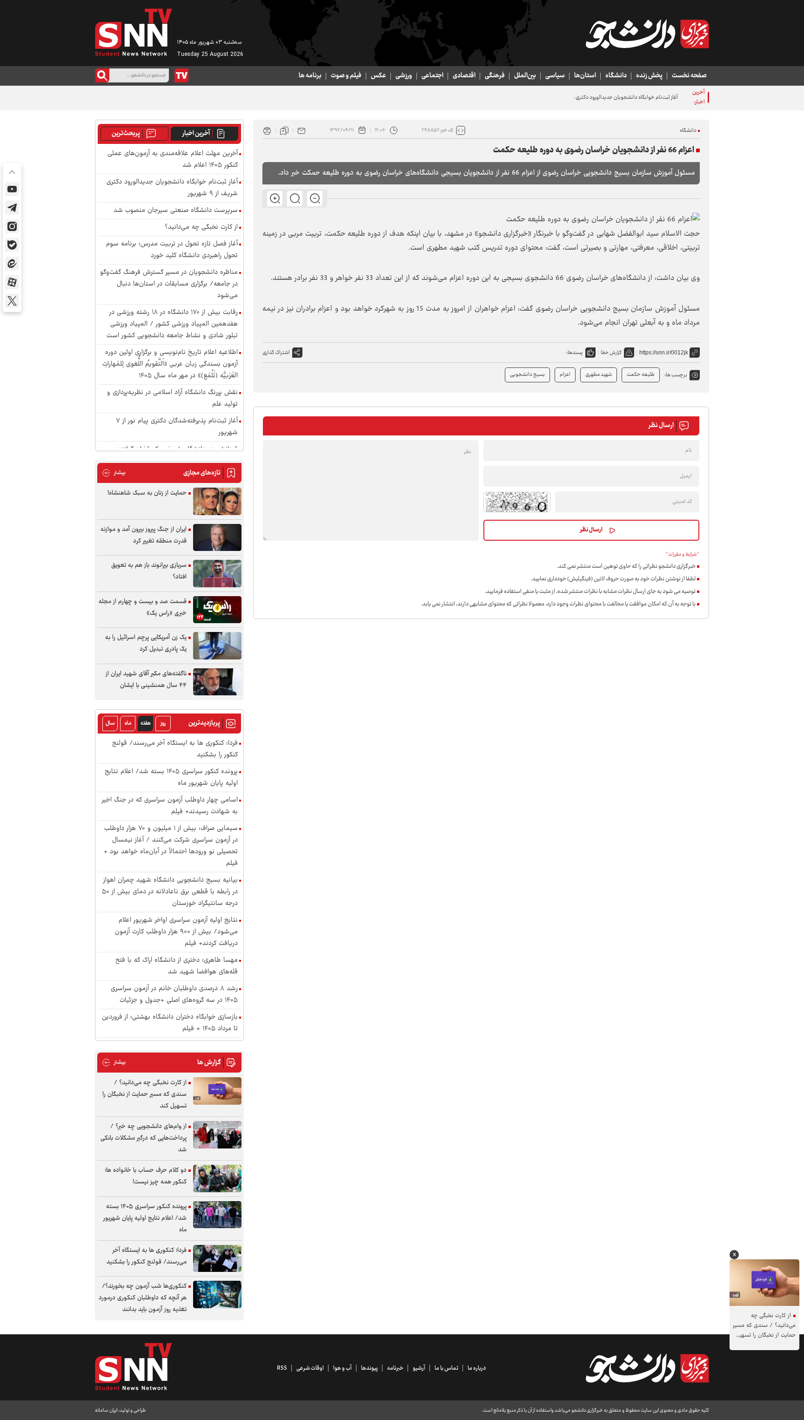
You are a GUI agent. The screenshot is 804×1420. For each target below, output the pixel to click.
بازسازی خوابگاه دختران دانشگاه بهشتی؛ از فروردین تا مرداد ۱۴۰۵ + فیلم (170, 1023)
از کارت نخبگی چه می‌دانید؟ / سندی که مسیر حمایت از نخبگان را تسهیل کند (144, 1094)
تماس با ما (446, 1368)
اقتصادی (464, 76)
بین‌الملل (525, 76)
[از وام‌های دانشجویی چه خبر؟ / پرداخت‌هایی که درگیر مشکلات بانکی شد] (217, 1134)
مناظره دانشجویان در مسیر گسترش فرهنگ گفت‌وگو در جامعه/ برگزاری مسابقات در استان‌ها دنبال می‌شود (169, 284)
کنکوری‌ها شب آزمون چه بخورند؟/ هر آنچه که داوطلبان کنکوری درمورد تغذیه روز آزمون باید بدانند (143, 1298)
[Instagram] (12, 226)
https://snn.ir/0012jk (663, 352)
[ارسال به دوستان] (301, 130)
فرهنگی (495, 76)
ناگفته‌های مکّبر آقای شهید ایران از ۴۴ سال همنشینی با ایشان (146, 679)
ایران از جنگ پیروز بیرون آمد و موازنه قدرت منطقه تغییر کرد (143, 535)
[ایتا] (12, 264)
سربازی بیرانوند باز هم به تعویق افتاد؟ (149, 571)
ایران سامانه (106, 1410)
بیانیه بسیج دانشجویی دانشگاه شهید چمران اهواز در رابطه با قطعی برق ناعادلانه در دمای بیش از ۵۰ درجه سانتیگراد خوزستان (170, 892)
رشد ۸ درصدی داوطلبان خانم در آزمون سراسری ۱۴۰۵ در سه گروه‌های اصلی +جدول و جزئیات (174, 994)
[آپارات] (12, 282)
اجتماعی (432, 76)
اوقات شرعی (310, 1368)
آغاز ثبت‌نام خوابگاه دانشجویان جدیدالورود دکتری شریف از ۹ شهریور (608, 97)
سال (110, 723)
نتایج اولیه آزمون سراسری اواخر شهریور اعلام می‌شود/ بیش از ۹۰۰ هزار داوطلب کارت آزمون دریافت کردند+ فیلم (176, 932)
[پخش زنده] (181, 75)
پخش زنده (649, 76)
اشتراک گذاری (276, 353)
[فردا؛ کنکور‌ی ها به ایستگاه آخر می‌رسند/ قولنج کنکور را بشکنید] (217, 1258)
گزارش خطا (611, 352)
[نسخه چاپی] (267, 130)
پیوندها (369, 1368)
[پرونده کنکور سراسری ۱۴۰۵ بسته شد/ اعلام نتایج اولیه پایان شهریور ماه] (217, 1215)
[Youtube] (12, 189)
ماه (128, 723)
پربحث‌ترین (126, 134)
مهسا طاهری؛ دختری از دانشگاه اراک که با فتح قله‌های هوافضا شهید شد (176, 966)
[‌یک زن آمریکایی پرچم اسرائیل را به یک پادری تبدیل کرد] (217, 645)
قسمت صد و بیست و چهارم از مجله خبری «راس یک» (143, 607)
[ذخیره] (284, 130)
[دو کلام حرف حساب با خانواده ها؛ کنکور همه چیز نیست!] (217, 1178)
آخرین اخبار (196, 134)
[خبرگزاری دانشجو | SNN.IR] (647, 34)
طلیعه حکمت (641, 375)
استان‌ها (585, 76)
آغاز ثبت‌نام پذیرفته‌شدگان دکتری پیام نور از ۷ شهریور (177, 427)
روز (163, 723)
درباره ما (477, 1368)
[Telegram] (12, 208)
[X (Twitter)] (12, 301)
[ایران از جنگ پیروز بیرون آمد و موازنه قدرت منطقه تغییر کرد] (217, 537)
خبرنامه (395, 1368)
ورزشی (403, 76)
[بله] (12, 245)
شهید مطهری (598, 375)
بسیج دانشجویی (527, 375)
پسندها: (574, 353)
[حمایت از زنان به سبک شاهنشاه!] (217, 501)
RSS (282, 1368)
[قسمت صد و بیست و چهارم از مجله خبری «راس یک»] (217, 610)
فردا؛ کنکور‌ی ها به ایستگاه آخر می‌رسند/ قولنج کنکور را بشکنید (175, 749)
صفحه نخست (689, 76)
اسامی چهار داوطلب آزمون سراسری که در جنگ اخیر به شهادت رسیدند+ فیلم (170, 806)
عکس (378, 76)
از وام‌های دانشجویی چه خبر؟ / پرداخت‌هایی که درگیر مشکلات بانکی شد (143, 1138)
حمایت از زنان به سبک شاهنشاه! (147, 493)
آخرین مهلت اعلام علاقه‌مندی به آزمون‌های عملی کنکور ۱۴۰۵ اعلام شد (172, 159)
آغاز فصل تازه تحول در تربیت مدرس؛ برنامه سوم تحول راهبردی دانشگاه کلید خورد (172, 250)
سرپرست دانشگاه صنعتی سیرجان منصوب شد (176, 211)
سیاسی (555, 76)
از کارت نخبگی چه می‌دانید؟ (201, 227)
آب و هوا (342, 1368)
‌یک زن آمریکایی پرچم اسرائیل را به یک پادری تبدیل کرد (146, 643)
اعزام (565, 375)
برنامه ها (310, 76)
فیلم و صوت (346, 76)
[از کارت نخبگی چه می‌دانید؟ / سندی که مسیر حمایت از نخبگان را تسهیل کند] (217, 1091)
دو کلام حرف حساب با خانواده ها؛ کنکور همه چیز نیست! (146, 1176)
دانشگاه (616, 76)
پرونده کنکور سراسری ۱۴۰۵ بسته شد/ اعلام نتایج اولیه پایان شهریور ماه (171, 777)
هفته (146, 723)
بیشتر (114, 473)
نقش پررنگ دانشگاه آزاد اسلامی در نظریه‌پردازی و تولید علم (172, 398)
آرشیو (419, 1368)
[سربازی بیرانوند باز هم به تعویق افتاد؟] (217, 573)
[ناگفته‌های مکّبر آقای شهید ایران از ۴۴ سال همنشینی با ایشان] (217, 682)
